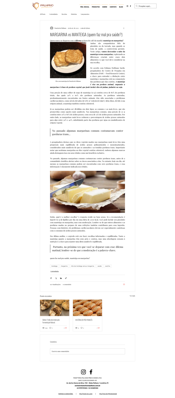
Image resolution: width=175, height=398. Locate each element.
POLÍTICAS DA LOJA (85, 394)
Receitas (64, 14)
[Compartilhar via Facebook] (51, 278)
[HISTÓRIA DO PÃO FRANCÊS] (87, 308)
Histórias (74, 14)
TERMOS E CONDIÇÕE (65, 394)
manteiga (54, 266)
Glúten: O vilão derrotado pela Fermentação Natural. (51, 321)
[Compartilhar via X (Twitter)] (56, 278)
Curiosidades (53, 14)
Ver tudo (132, 296)
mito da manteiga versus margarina (82, 266)
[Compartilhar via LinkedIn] (61, 278)
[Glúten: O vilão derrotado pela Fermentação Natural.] (54, 308)
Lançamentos (85, 14)
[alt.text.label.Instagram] (127, 6)
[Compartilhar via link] (66, 278)
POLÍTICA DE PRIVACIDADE (108, 394)
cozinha (107, 266)
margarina (64, 266)
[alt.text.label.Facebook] (130, 6)
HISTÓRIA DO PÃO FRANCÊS (83, 320)
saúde (100, 266)
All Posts (42, 14)
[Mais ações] (124, 28)
